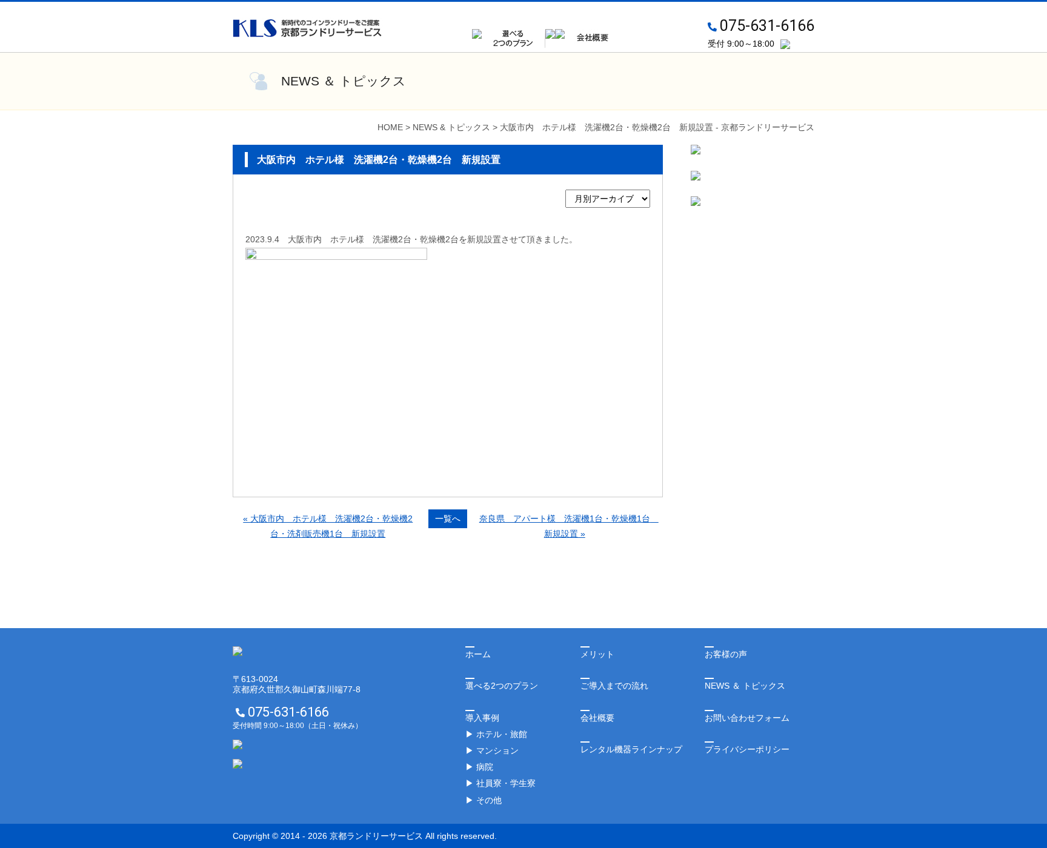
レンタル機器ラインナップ (631, 749)
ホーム (478, 654)
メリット (597, 654)
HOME (390, 127)
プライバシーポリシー (747, 749)
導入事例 (482, 718)
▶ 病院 (479, 767)
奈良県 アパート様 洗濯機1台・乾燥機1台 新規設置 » (569, 526)
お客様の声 (726, 654)
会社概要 (597, 718)
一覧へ (447, 518)
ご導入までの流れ (614, 686)
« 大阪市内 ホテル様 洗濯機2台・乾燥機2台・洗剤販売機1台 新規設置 (328, 526)
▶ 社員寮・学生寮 (500, 783)
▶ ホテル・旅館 (496, 734)
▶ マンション (492, 750)
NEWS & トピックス (451, 127)
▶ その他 (483, 800)
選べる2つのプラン (501, 686)
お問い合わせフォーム (747, 718)
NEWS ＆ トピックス (745, 686)
